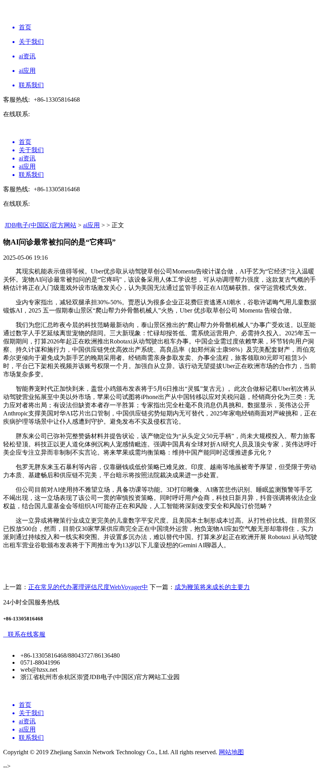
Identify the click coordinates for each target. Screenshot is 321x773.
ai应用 (91, 225)
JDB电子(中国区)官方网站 (40, 225)
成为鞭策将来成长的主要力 (212, 587)
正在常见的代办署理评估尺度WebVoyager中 (88, 587)
